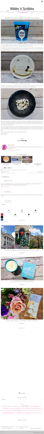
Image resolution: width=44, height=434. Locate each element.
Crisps (2, 408)
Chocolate (25, 406)
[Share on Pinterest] (8, 168)
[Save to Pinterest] (2, 214)
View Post (22, 252)
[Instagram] (20, 140)
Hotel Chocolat (41, 408)
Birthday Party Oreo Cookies (16, 164)
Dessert (13, 408)
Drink (19, 408)
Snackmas (32, 412)
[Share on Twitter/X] (7, 168)
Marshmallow (31, 410)
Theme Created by (38, 432)
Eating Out (24, 408)
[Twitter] (18, 140)
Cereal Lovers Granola (27, 164)
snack (28, 413)
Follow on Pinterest (22, 393)
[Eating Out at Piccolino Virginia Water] (38, 159)
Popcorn (13, 412)
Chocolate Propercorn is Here (36, 172)
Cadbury (15, 406)
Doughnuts (16, 408)
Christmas (37, 406)
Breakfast (12, 406)
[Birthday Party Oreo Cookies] (17, 159)
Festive (27, 408)
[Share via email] (4, 168)
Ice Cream (3, 410)
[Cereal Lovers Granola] (27, 159)
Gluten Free (35, 408)
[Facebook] (23, 140)
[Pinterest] (22, 140)
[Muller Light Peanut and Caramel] (6, 159)
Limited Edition (17, 410)
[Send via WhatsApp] (11, 168)
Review (19, 413)
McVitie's (34, 410)
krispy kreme (9, 410)
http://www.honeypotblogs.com (5, 186)
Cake (18, 406)
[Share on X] (2, 217)
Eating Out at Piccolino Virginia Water (38, 164)
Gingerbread (31, 408)
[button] (42, 1)
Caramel (20, 406)
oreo (42, 410)
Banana (7, 406)
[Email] (25, 140)
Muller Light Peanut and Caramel (6, 164)
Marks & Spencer (26, 410)
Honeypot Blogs (8, 180)
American (3, 406)
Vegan (37, 412)
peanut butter (7, 413)
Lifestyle (12, 410)
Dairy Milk (5, 408)
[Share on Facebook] (5, 168)
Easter (21, 408)
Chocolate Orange (32, 406)
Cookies (41, 406)
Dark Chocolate (9, 408)
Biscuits (9, 406)
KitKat (5, 410)
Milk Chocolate (39, 410)
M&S (22, 410)
